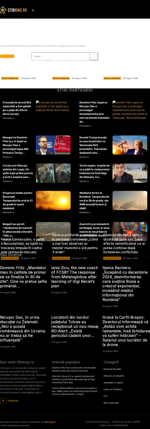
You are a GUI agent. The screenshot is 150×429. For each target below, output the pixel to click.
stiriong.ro (50, 422)
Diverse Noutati (10, 78)
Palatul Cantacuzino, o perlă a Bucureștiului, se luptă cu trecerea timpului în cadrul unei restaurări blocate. (23, 66)
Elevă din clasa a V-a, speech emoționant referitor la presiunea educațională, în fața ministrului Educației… (73, 379)
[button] (36, 10)
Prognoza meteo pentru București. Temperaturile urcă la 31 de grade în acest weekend (18, 200)
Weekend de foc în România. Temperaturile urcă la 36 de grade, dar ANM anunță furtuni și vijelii (94, 200)
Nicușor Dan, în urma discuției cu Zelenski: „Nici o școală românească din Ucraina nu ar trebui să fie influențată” (22, 328)
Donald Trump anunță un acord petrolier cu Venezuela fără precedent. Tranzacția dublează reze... (93, 145)
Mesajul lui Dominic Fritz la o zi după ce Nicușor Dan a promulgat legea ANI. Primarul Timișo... (16, 145)
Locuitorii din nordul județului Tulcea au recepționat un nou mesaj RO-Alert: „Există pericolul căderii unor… (74, 326)
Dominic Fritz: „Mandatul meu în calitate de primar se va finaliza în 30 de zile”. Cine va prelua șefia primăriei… (23, 276)
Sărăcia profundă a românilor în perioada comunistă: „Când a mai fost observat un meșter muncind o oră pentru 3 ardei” (74, 66)
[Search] (93, 56)
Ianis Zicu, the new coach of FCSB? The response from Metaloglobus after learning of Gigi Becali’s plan (74, 276)
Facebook (13, 400)
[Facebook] (3, 401)
